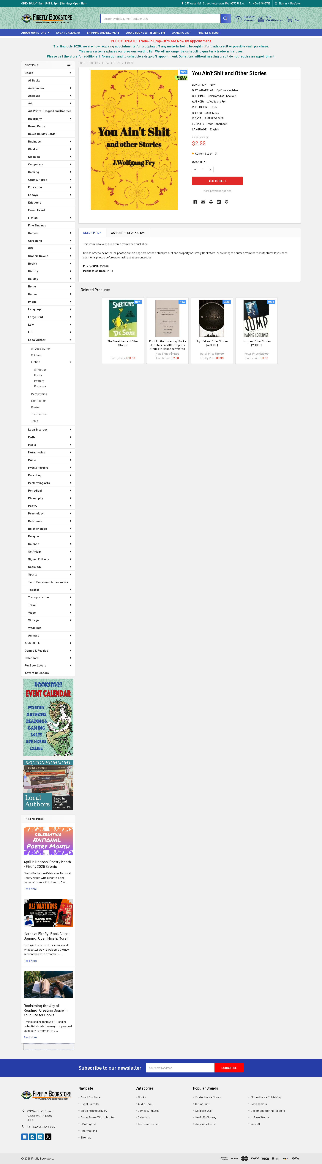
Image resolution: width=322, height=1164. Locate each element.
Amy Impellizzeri (205, 1124)
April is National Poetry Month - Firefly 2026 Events (47, 864)
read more (30, 888)
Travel (35, 420)
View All (255, 1124)
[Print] (211, 202)
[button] (48, 717)
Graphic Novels (38, 256)
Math (31, 437)
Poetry (35, 407)
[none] (134, 140)
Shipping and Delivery (103, 32)
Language (35, 309)
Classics (34, 156)
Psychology (36, 513)
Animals (33, 635)
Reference (35, 521)
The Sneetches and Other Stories (123, 343)
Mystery (39, 380)
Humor (32, 294)
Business (34, 141)
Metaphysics (39, 394)
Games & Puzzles (36, 650)
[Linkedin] (218, 202)
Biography (35, 118)
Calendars (32, 658)
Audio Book (32, 643)
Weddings (34, 627)
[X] (48, 1136)
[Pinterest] (226, 202)
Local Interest (37, 429)
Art (30, 103)
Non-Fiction (38, 400)
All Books (34, 80)
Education (35, 187)
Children (33, 149)
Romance (40, 386)
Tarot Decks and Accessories (48, 582)
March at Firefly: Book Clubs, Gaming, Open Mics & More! (46, 935)
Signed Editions (38, 559)
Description (92, 232)
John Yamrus (259, 1104)
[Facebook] (195, 202)
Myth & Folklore (38, 467)
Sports (32, 574)
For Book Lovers (35, 665)
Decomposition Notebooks (268, 1110)
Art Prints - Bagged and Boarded (50, 111)
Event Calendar (68, 32)
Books (29, 72)
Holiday (33, 278)
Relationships (37, 528)
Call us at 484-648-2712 (41, 1126)
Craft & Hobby (37, 179)
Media (32, 444)
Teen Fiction (39, 414)
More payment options (217, 190)
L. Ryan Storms (260, 1117)
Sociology (34, 566)
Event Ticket (36, 210)
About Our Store (33, 32)
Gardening (35, 240)
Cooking (33, 172)
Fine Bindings (37, 225)
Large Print (35, 317)
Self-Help (34, 551)
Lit (30, 332)
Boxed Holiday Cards (42, 133)
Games (33, 233)
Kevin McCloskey (205, 1117)
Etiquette (34, 202)
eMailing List (181, 32)
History (33, 271)
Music (32, 460)
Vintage (33, 620)
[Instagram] (32, 1136)
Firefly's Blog (208, 32)
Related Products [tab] (95, 289)
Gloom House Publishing (266, 1097)
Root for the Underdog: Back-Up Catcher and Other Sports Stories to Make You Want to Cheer (167, 346)
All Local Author (41, 348)
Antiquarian (36, 88)
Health (32, 263)
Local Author (36, 339)
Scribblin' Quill (203, 1110)
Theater (33, 589)
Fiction (33, 217)
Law (31, 324)
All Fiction (40, 369)
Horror (38, 375)
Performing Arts (39, 483)
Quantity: (199, 161)
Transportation (38, 597)
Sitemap (86, 1137)
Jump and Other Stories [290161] (256, 343)
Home (32, 286)
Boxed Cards (36, 126)
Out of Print (202, 1104)
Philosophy (35, 498)
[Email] (203, 202)
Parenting (35, 475)
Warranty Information (128, 232)
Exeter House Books (208, 1097)
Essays (33, 194)
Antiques (34, 95)
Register (295, 3)
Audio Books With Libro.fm (145, 32)
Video (32, 612)
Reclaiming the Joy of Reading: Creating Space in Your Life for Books (46, 1010)
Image (32, 301)
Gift (30, 248)
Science (33, 544)
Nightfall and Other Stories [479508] (212, 343)
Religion (33, 536)
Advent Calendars (37, 672)
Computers (35, 164)
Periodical (35, 490)
